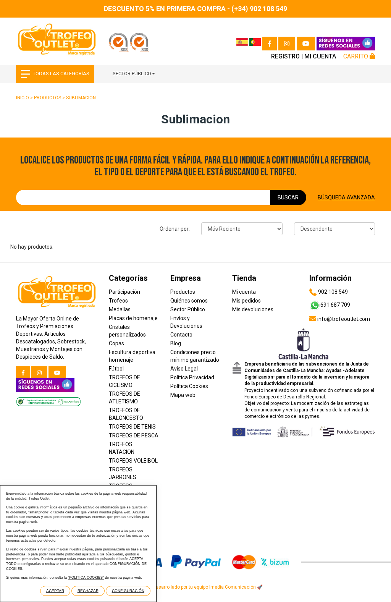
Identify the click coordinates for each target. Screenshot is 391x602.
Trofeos (118, 301)
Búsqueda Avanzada (346, 197)
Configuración (128, 591)
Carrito (356, 56)
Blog (175, 343)
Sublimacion (81, 97)
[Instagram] (286, 43)
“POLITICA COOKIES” (86, 577)
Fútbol (116, 369)
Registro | (287, 56)
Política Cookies (189, 386)
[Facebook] (269, 43)
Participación (124, 292)
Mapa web (183, 395)
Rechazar (88, 591)
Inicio (22, 97)
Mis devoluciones (252, 309)
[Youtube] (306, 43)
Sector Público (132, 73)
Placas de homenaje (133, 318)
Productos (47, 97)
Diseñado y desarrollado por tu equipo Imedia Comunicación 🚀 (195, 587)
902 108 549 (332, 292)
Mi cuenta (320, 56)
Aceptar (55, 591)
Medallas (120, 309)
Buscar (288, 197)
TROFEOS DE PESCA (133, 435)
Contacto (181, 335)
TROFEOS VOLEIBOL (133, 461)
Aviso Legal (184, 369)
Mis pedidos (246, 301)
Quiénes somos (189, 301)
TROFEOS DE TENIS (132, 427)
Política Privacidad (192, 377)
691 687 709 (335, 305)
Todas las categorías (61, 73)
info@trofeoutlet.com (343, 319)
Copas (116, 343)
